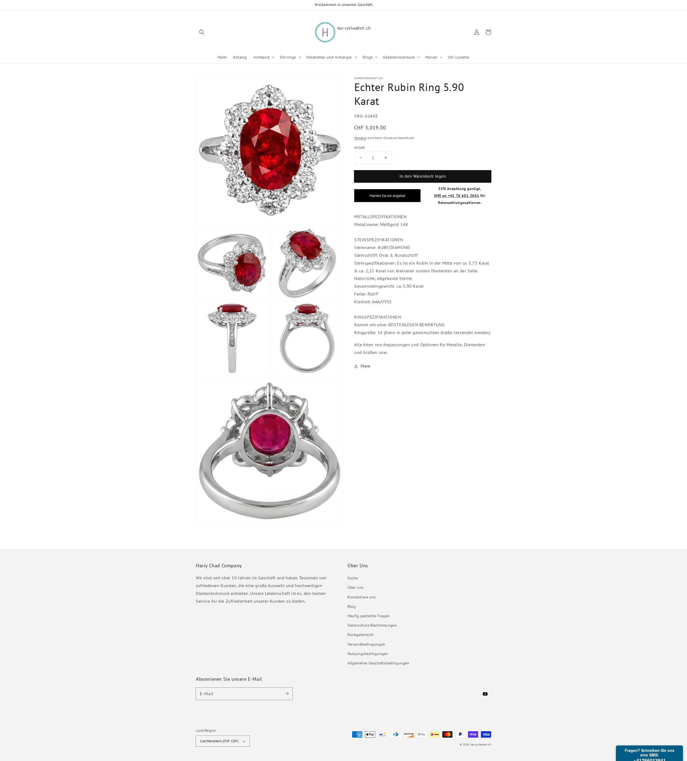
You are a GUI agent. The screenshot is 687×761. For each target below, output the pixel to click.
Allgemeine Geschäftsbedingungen (379, 663)
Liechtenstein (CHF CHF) (219, 741)
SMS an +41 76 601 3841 (456, 195)
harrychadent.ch (481, 744)
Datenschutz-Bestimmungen (372, 625)
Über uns (356, 587)
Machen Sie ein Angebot (387, 195)
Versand (360, 138)
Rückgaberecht (361, 634)
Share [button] (365, 366)
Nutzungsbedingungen (368, 653)
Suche (353, 578)
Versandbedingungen (366, 644)
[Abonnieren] (287, 694)
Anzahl (359, 147)
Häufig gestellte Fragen (369, 615)
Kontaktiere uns (362, 597)
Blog (352, 606)
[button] (202, 32)
